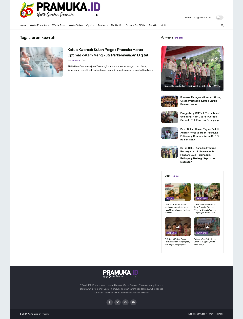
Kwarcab (202, 198)
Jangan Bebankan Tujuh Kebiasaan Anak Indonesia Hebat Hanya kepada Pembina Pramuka (177, 208)
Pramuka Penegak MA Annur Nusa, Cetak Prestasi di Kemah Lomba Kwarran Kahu (200, 101)
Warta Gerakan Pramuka (38, 313)
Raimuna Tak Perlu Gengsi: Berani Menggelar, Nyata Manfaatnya (205, 242)
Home (23, 25)
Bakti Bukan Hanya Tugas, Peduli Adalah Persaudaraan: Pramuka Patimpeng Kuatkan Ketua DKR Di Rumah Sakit (199, 134)
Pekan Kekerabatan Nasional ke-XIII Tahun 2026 (192, 86)
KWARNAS (75, 60)
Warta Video (76, 25)
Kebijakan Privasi (196, 313)
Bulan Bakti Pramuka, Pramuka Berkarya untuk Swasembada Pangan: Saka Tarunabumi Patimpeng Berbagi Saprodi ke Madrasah (198, 154)
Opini (89, 25)
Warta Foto (58, 25)
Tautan (101, 25)
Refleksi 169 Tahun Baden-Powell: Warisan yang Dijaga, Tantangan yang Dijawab (177, 242)
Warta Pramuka (38, 25)
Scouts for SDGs (135, 25)
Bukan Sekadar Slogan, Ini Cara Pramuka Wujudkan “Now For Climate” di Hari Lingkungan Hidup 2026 (205, 208)
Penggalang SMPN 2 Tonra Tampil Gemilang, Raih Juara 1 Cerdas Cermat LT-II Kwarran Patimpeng (200, 116)
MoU (163, 25)
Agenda (171, 233)
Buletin (153, 25)
